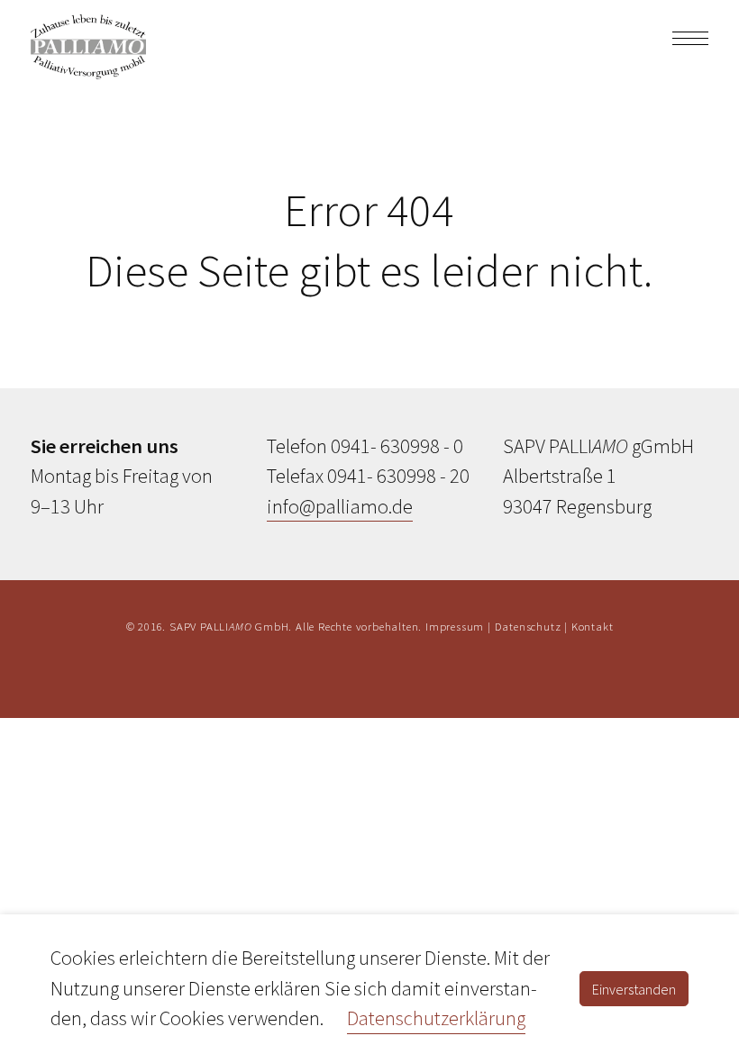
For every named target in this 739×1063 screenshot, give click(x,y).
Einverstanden (634, 989)
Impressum (454, 626)
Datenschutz (528, 626)
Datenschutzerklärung (436, 1018)
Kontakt (592, 626)
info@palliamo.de (340, 506)
